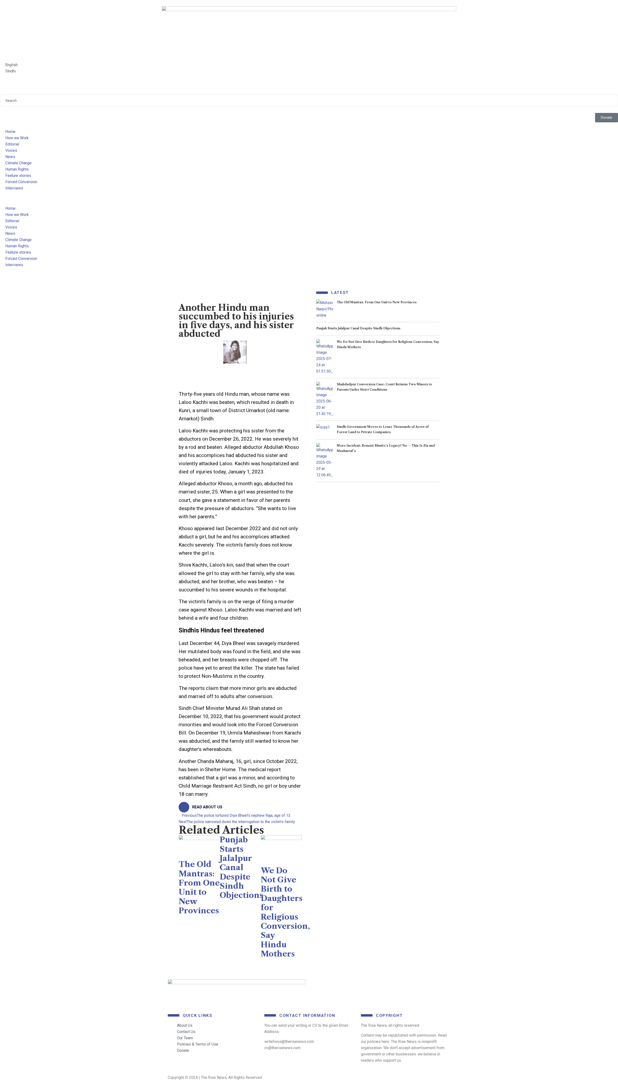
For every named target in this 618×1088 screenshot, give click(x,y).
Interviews (14, 188)
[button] (309, 202)
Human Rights (17, 169)
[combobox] (309, 101)
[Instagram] (422, 985)
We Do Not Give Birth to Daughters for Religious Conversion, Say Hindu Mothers (285, 912)
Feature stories (18, 175)
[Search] (1, 91)
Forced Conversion (21, 182)
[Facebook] (319, 985)
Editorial (12, 144)
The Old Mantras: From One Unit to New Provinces (199, 887)
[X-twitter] (353, 985)
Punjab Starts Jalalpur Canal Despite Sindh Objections (241, 867)
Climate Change (18, 163)
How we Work (17, 138)
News (10, 156)
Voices (11, 150)
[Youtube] (387, 985)
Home (10, 131)
